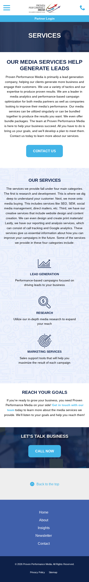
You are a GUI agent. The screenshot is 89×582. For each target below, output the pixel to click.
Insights (44, 528)
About (43, 520)
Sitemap (53, 572)
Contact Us (44, 151)
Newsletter (43, 535)
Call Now (44, 451)
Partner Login (45, 18)
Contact (44, 543)
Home (43, 512)
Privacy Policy (37, 572)
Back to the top (48, 484)
